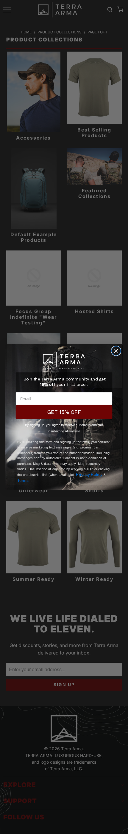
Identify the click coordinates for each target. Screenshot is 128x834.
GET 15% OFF (64, 412)
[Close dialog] (116, 350)
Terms (23, 480)
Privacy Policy (89, 474)
